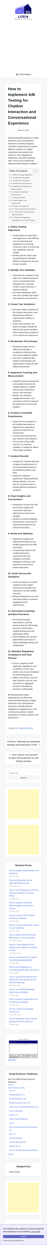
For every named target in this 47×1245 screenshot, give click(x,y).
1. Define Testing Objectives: (22, 175)
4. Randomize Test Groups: (21, 183)
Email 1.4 (13, 1115)
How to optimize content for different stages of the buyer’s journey (21, 905)
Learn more (35, 1232)
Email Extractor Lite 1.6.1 (19, 1103)
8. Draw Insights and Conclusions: (19, 201)
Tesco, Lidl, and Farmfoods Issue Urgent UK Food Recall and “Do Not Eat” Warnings (23, 980)
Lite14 (10, 1154)
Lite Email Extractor (17, 1142)
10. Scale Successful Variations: (24, 209)
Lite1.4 (11, 1085)
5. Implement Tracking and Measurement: (21, 187)
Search (23, 778)
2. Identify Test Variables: (20, 178)
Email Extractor (15, 1138)
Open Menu (25, 75)
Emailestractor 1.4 (17, 1095)
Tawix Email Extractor (18, 1119)
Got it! (23, 1236)
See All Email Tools (16, 1088)
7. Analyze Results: (18, 197)
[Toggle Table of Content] (34, 171)
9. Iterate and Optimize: (20, 206)
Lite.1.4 (12, 1091)
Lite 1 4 (12, 1134)
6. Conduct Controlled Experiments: (19, 193)
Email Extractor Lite (17, 1099)
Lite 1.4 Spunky (15, 1111)
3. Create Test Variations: (20, 180)
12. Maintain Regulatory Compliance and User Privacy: (23, 218)
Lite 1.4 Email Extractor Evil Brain (23, 1150)
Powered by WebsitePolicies (13, 1240)
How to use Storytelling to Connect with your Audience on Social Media (24, 893)
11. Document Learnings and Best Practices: (23, 213)
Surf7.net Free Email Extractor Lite (23, 1107)
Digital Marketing (25, 728)
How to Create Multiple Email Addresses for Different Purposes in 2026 (23, 947)
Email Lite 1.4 (15, 1146)
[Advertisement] (23, 48)
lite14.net (12, 1060)
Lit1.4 (11, 1123)
